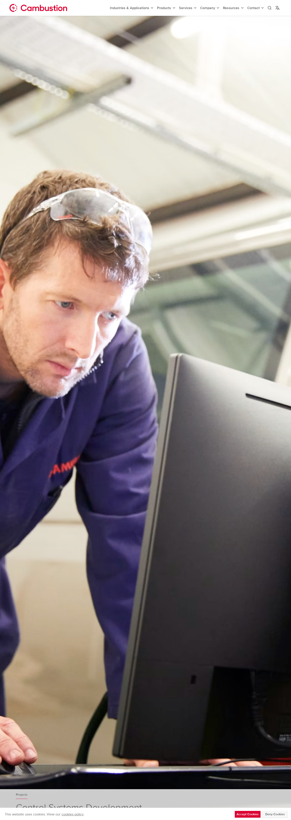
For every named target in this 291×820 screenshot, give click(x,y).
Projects (22, 795)
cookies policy (72, 814)
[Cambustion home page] (38, 8)
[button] (131, 8)
